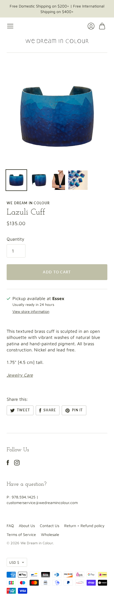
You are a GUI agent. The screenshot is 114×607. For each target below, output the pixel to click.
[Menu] (10, 26)
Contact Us (49, 525)
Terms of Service (21, 534)
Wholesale (50, 534)
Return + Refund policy (84, 525)
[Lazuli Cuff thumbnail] (16, 180)
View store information (30, 311)
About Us (27, 525)
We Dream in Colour (28, 203)
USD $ (14, 562)
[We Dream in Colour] (57, 41)
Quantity (15, 238)
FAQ (10, 525)
